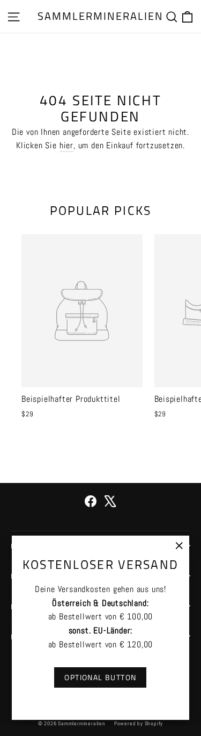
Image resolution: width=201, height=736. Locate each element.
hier (66, 145)
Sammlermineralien (100, 16)
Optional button (100, 677)
